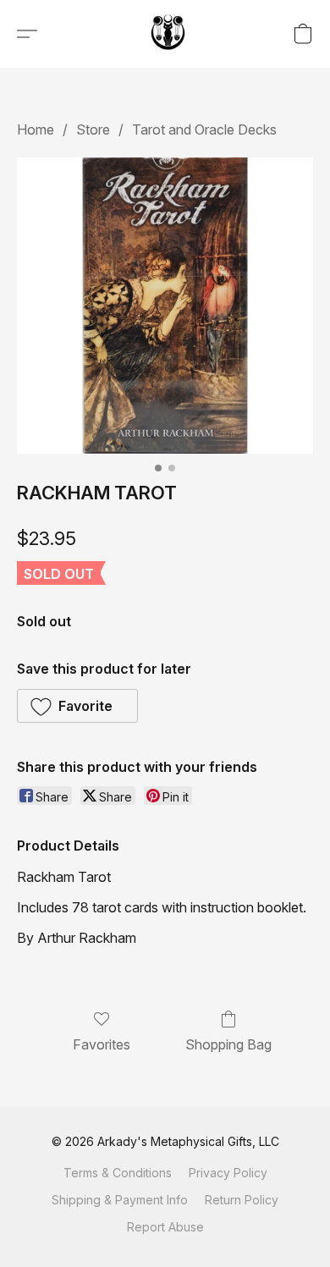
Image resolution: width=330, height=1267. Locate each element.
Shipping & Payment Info (120, 1200)
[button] (169, 34)
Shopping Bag (228, 1044)
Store (93, 129)
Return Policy (241, 1200)
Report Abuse (165, 1227)
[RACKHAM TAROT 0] (165, 305)
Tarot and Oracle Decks (204, 129)
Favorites (101, 1044)
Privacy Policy (228, 1172)
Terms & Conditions (117, 1172)
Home (35, 129)
